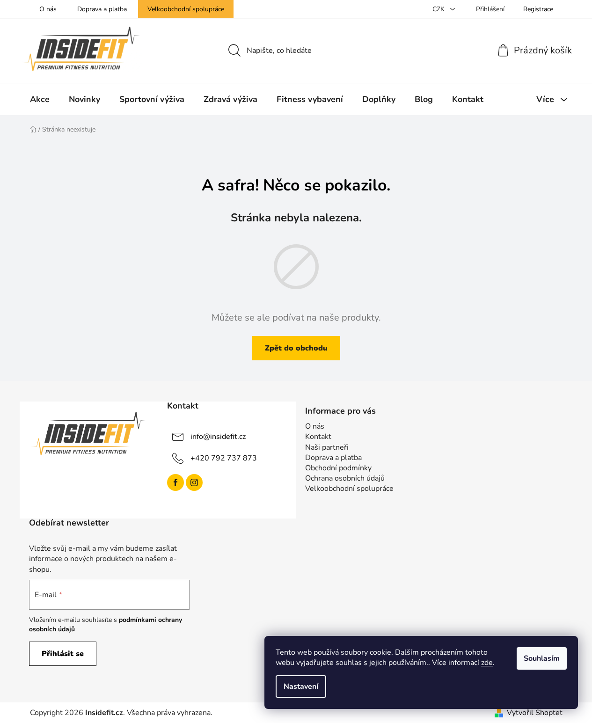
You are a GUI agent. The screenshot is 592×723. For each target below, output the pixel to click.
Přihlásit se (63, 654)
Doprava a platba (102, 9)
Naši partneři (327, 447)
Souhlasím (542, 658)
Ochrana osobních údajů (345, 478)
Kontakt (318, 436)
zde (487, 662)
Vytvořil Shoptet (535, 713)
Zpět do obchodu (296, 348)
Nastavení (301, 686)
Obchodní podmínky (338, 468)
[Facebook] (175, 482)
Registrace (538, 9)
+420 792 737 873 (223, 458)
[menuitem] (40, 99)
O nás (48, 9)
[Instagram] (194, 482)
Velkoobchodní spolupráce (185, 9)
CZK (439, 9)
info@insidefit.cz (218, 436)
